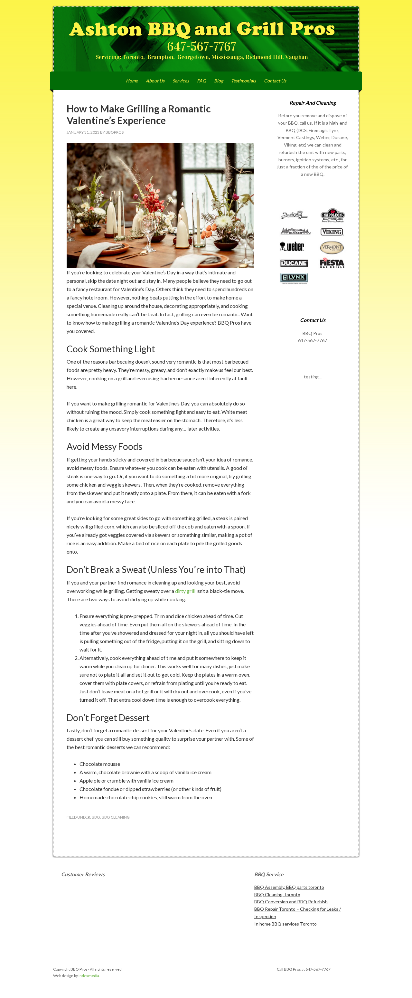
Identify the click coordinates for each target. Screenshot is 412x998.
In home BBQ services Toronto (285, 924)
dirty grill (185, 591)
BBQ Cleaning (116, 817)
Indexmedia (89, 975)
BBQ (96, 817)
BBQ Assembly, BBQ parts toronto (289, 887)
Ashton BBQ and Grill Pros (206, 39)
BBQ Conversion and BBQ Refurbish (291, 901)
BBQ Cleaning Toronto (277, 894)
